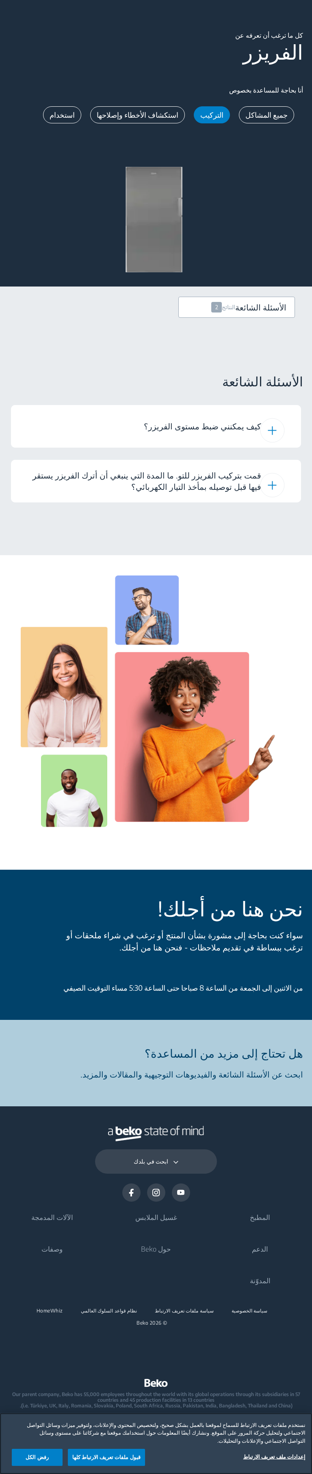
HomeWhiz (50, 1311)
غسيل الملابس (156, 1217)
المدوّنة (260, 1280)
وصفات (52, 1248)
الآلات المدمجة (52, 1217)
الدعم (260, 1248)
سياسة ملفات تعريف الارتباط (184, 1311)
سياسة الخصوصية (250, 1311)
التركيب (211, 114)
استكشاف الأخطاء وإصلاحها (137, 114)
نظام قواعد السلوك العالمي (109, 1311)
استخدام (62, 114)
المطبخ (260, 1217)
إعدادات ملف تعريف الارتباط (274, 1456)
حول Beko (156, 1248)
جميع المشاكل (266, 114)
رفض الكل (37, 1457)
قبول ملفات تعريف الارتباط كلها (106, 1457)
